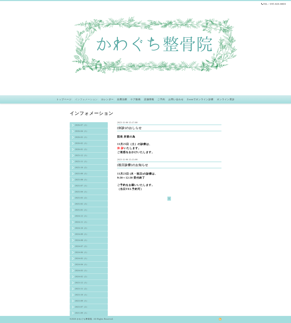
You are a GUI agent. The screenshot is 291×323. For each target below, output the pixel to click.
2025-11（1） (81, 161)
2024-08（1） (81, 240)
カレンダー (107, 99)
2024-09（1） (81, 234)
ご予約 (161, 99)
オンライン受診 (226, 99)
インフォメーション (86, 99)
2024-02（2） (81, 277)
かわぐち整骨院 (84, 319)
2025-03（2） (81, 198)
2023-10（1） (81, 295)
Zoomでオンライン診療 (200, 99)
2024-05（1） (81, 258)
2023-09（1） (81, 301)
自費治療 (122, 99)
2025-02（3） (81, 204)
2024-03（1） (81, 270)
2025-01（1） (81, 210)
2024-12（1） (81, 216)
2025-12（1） (81, 155)
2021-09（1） (81, 313)
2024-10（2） (81, 228)
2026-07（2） (81, 125)
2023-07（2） (81, 307)
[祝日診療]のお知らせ (132, 165)
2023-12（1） (81, 283)
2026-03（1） (81, 137)
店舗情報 (149, 99)
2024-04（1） (81, 264)
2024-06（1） (81, 252)
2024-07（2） (81, 246)
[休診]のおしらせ (129, 128)
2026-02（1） (81, 143)
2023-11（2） (81, 289)
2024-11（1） (81, 222)
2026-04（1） (81, 131)
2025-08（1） (81, 180)
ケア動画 (136, 99)
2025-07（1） (81, 186)
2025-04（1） (81, 192)
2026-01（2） (81, 149)
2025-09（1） (81, 174)
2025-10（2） (81, 167)
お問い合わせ (176, 99)
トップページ (64, 99)
